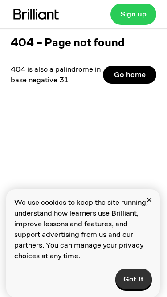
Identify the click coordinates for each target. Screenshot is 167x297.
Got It (133, 279)
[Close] (149, 200)
